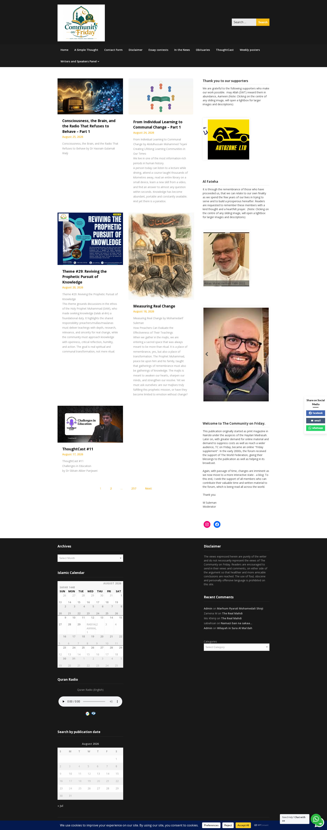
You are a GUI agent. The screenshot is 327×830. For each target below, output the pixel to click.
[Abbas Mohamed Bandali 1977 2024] (231, 360)
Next (148, 488)
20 (98, 779)
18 (79, 779)
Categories (210, 640)
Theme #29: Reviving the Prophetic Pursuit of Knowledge (84, 277)
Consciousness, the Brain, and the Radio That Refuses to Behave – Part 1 (88, 126)
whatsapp (317, 427)
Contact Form (113, 50)
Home (64, 50)
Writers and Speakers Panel (79, 61)
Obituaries (203, 50)
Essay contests (158, 50)
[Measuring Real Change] (161, 256)
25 (79, 787)
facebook (318, 412)
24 (70, 787)
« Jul (60, 804)
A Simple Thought (86, 50)
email (318, 420)
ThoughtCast (225, 50)
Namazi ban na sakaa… (236, 622)
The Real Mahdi (232, 612)
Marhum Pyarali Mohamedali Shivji (240, 607)
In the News (182, 50)
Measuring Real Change (154, 306)
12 (89, 772)
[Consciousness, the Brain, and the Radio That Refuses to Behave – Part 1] (90, 96)
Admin (208, 607)
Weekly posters (250, 50)
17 (70, 779)
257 (133, 488)
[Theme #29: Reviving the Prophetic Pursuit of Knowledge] (90, 238)
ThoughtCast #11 (77, 449)
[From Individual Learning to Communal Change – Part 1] (161, 96)
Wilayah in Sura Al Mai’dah (234, 627)
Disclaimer (135, 50)
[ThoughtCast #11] (90, 424)
